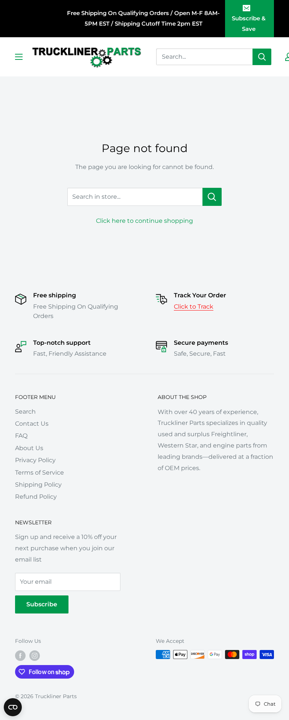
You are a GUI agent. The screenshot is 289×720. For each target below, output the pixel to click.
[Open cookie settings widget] (13, 707)
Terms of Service (39, 472)
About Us (29, 448)
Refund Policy (36, 496)
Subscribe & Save (249, 23)
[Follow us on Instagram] (34, 655)
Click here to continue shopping (144, 220)
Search (25, 411)
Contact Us (32, 423)
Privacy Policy (35, 460)
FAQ (21, 435)
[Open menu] (19, 57)
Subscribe (41, 604)
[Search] (261, 57)
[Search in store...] (212, 197)
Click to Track (193, 306)
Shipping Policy (38, 484)
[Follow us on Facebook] (20, 655)
